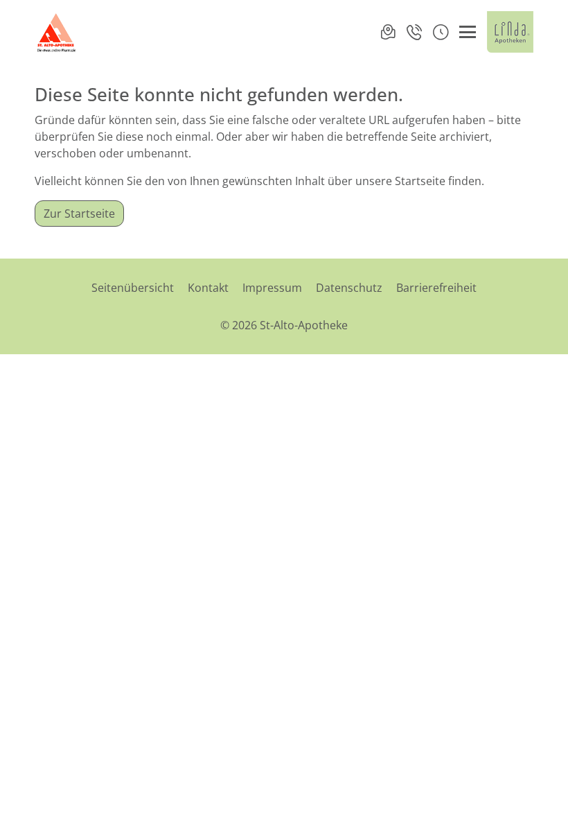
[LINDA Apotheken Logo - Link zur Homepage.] (510, 32)
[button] (440, 32)
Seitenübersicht (132, 287)
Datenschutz (349, 287)
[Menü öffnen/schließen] (467, 32)
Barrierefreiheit (436, 287)
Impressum (272, 287)
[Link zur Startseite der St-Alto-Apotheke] (57, 32)
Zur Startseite (79, 213)
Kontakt (208, 287)
